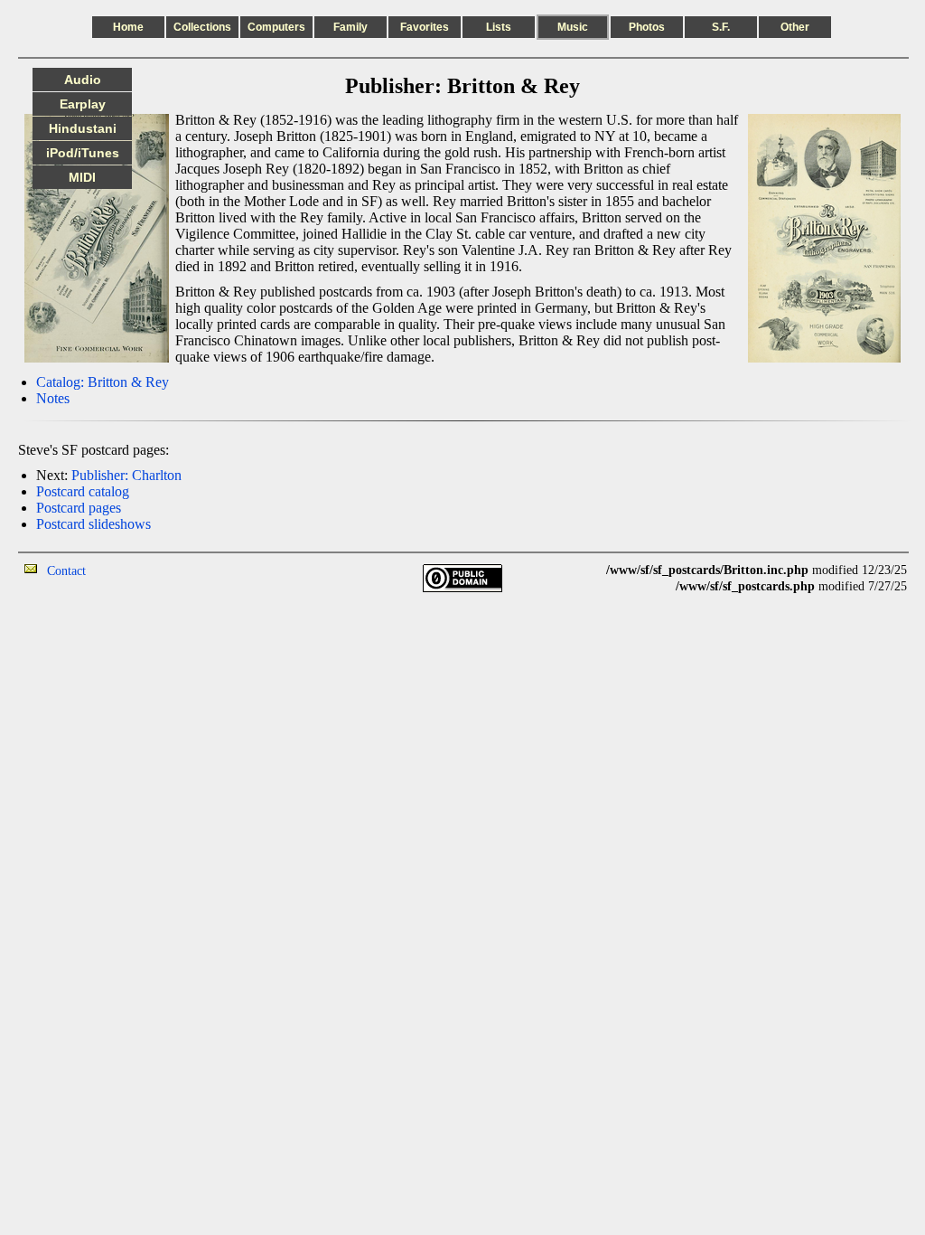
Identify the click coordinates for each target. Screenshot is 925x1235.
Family (350, 27)
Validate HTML (126, 570)
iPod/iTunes (82, 153)
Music (572, 27)
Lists (498, 27)
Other (794, 27)
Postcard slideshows (93, 524)
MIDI (82, 177)
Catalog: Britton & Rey (102, 382)
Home (128, 27)
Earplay (83, 104)
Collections (202, 27)
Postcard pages (78, 507)
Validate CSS (873, 602)
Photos (647, 27)
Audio (82, 79)
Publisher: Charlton (126, 475)
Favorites (424, 27)
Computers (276, 27)
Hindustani (83, 128)
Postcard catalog (82, 491)
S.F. (721, 27)
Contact (66, 571)
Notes (53, 398)
